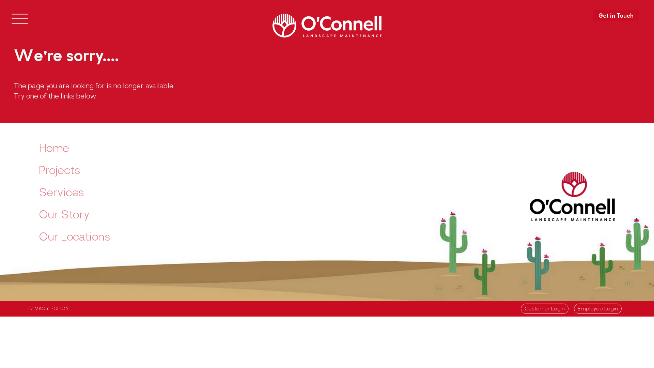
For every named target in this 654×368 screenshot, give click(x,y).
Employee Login (598, 309)
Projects (59, 171)
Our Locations (74, 237)
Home (54, 149)
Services (61, 193)
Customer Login (545, 309)
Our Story (64, 215)
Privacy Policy (48, 309)
